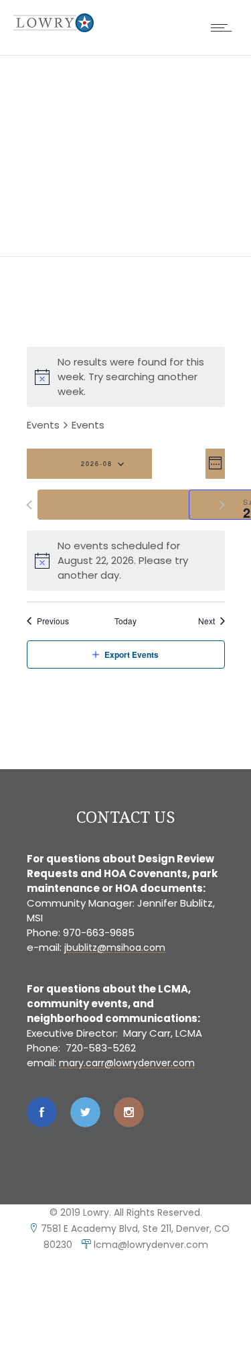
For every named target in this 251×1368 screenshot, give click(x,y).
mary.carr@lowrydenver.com (127, 1063)
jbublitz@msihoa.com (114, 947)
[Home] (53, 28)
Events (43, 425)
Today (125, 621)
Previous (53, 621)
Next (206, 621)
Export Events (131, 654)
